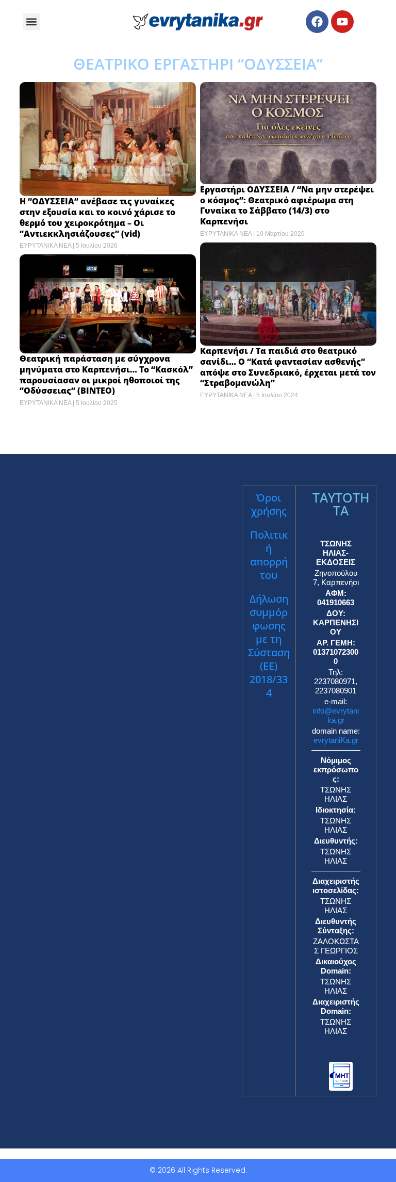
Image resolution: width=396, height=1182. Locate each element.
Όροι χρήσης (269, 504)
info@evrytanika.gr (335, 715)
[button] (31, 21)
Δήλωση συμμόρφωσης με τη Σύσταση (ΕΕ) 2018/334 (269, 646)
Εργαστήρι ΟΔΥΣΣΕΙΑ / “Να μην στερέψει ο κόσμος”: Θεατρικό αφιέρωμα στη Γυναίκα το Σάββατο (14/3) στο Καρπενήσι (287, 205)
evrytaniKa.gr (336, 740)
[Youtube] (342, 21)
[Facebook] (317, 21)
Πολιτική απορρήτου (269, 555)
